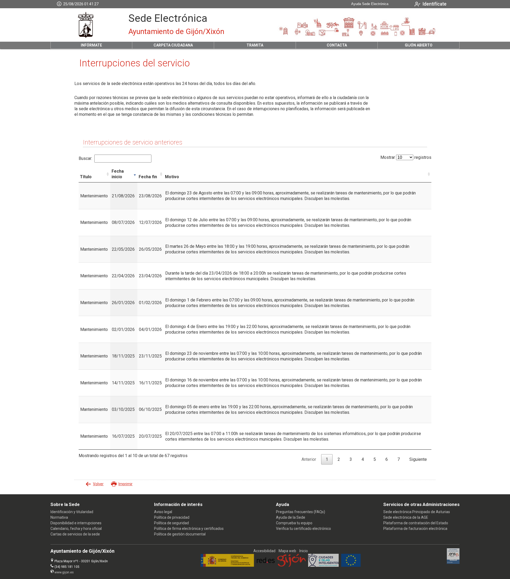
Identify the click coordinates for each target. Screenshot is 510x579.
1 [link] (327, 459)
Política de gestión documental (180, 534)
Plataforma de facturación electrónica (415, 528)
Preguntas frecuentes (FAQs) (300, 512)
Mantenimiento (94, 195)
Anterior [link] (308, 459)
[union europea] (351, 565)
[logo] (85, 25)
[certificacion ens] (453, 562)
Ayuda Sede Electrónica (369, 4)
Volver (98, 484)
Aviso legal (163, 512)
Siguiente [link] (418, 459)
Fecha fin (148, 176)
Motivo (172, 176)
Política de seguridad (171, 523)
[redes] (266, 565)
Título (86, 176)
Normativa (59, 517)
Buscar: (85, 158)
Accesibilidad (264, 551)
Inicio (303, 551)
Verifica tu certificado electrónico (303, 528)
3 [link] (351, 459)
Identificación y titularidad (71, 512)
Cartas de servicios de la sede (75, 534)
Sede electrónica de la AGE (405, 517)
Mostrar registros (405, 157)
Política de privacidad (171, 517)
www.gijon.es (64, 572)
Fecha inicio (118, 174)
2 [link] (339, 459)
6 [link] (386, 459)
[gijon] (291, 565)
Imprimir (125, 484)
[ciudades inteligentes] (323, 565)
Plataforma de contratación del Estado (415, 523)
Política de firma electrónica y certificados (189, 528)
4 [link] (363, 459)
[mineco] (227, 565)
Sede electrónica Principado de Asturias (416, 512)
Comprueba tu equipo (294, 523)
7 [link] (398, 459)
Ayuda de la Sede (290, 517)
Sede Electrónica (167, 18)
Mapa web (287, 551)
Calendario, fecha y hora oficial (76, 528)
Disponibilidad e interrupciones (75, 523)
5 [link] (374, 459)
